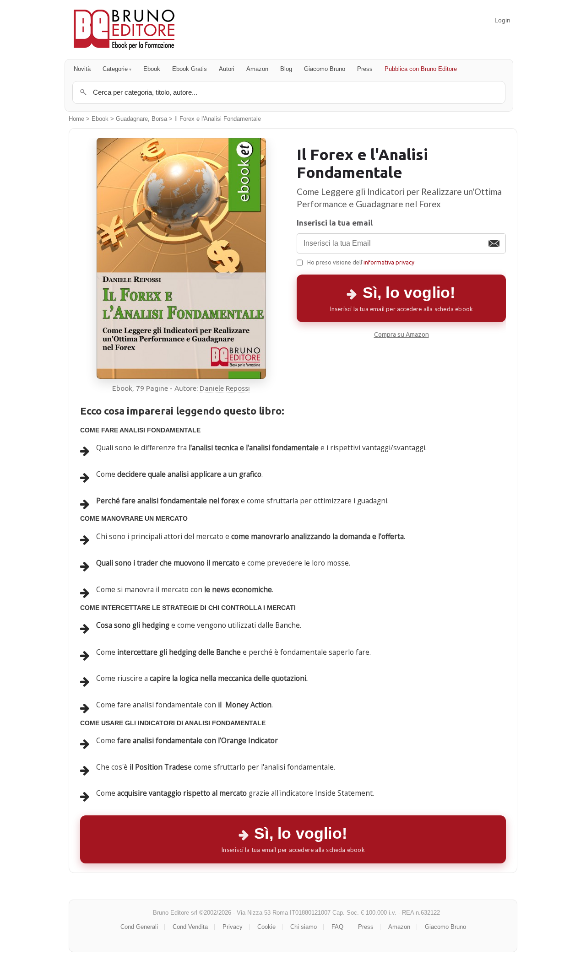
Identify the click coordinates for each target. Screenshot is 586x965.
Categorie (115, 68)
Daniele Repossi (225, 388)
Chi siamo (303, 926)
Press (365, 68)
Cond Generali (139, 926)
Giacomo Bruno (324, 68)
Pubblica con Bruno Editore (421, 68)
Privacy (232, 926)
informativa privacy (389, 262)
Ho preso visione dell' (360, 262)
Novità (82, 68)
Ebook (151, 68)
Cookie (266, 926)
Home (76, 119)
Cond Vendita (190, 926)
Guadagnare (132, 119)
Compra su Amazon (401, 334)
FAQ (337, 926)
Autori (226, 68)
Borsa (159, 119)
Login (502, 20)
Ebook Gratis (189, 68)
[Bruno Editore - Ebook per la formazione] (124, 29)
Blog (286, 68)
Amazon (257, 68)
